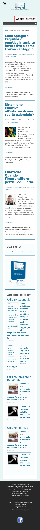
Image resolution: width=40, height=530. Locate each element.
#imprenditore (20, 232)
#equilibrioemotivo (23, 94)
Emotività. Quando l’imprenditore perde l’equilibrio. (19, 177)
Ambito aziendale (18, 92)
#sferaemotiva (9, 162)
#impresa (28, 232)
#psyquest (8, 96)
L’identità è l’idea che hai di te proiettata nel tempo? (25, 412)
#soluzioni (25, 234)
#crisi (23, 229)
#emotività (28, 229)
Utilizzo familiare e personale (19, 378)
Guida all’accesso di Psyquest (20, 510)
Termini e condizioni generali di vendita (20, 502)
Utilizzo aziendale (19, 299)
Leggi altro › (9, 87)
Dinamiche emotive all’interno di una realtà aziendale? (19, 110)
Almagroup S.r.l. (24, 484)
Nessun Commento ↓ (11, 56)
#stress (31, 234)
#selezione (15, 96)
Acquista (5, 3)
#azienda (7, 94)
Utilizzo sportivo (17, 427)
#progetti (12, 234)
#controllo (14, 160)
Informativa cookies (20, 506)
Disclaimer (20, 508)
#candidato (14, 94)
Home (6, 30)
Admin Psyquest (27, 54)
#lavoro (32, 94)
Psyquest (26, 187)
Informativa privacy (20, 504)
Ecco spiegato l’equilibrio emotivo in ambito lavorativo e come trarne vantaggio (20, 42)
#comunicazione (10, 229)
